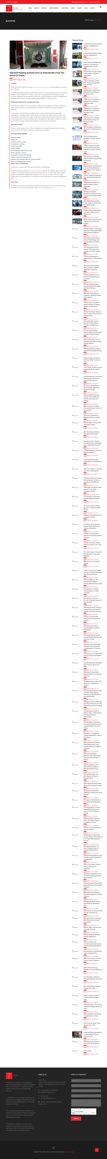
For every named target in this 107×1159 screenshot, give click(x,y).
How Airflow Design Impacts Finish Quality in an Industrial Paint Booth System (92, 202)
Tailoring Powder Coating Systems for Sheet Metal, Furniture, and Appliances (91, 323)
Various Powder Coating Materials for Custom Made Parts (93, 968)
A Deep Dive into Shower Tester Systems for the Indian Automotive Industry (93, 489)
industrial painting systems (42, 87)
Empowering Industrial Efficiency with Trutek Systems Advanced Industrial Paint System (92, 756)
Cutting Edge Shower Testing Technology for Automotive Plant (92, 903)
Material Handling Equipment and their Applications (92, 935)
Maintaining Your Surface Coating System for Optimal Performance (91, 627)
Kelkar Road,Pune (95, 2)
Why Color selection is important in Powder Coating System (93, 469)
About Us (36, 8)
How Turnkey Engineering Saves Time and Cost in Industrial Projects (93, 221)
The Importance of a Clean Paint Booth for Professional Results (93, 654)
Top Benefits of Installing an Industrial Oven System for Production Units (92, 92)
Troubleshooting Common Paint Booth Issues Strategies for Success (93, 683)
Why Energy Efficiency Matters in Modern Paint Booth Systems (93, 349)
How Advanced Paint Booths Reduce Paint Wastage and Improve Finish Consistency (92, 239)
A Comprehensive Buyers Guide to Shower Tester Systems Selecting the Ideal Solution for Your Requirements (93, 693)
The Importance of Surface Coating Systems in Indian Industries (91, 590)
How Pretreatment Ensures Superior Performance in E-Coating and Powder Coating (92, 249)
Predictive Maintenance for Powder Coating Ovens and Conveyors (91, 276)
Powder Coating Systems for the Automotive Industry (93, 516)
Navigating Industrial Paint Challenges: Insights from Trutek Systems (93, 792)
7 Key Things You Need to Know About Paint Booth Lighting (93, 368)
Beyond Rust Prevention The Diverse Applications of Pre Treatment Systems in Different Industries (92, 745)
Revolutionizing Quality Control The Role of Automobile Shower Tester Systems (93, 875)
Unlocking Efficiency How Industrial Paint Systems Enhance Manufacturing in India (93, 581)
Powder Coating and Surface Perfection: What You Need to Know (92, 360)
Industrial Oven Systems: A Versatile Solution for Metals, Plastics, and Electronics (92, 304)
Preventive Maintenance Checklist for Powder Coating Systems (92, 138)
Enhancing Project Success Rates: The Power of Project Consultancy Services (92, 820)
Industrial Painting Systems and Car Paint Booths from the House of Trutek (93, 1034)
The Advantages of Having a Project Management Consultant (93, 978)
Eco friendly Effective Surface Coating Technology (92, 987)
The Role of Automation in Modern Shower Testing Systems (93, 257)
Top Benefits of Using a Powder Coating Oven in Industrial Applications (93, 73)
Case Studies (64, 8)
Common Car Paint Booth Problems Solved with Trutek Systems (92, 618)
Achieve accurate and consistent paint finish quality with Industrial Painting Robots (92, 943)
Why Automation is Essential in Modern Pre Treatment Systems (92, 128)
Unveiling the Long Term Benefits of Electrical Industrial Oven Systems (92, 600)
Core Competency (54, 8)
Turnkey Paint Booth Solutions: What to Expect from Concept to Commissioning (93, 313)
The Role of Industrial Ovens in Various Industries (92, 828)
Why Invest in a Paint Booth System (92, 562)
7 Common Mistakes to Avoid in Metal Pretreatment (93, 451)
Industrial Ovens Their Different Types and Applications (93, 952)
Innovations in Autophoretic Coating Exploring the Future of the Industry (93, 735)
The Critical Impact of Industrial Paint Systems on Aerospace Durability (93, 554)
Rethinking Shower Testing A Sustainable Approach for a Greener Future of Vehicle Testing (92, 810)
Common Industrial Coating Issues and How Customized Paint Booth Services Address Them (92, 148)
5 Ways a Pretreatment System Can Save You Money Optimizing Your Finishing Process (93, 572)
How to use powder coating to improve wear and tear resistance (92, 866)
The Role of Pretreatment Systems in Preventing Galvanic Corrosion (93, 535)
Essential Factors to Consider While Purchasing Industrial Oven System (92, 920)
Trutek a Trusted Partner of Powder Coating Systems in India (91, 997)
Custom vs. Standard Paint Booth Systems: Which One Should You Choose (91, 387)
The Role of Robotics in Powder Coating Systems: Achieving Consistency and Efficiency (93, 480)
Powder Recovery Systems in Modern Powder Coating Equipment (92, 184)
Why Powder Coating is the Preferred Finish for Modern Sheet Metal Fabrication (91, 267)
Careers (79, 8)
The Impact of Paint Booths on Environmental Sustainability (92, 801)
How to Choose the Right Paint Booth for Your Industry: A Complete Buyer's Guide (92, 64)
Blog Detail (97, 20)
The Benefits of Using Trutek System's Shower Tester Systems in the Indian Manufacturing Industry (93, 837)
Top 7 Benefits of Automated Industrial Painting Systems (92, 497)
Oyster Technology (68, 1152)
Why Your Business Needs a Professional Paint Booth (92, 433)
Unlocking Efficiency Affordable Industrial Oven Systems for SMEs (93, 664)
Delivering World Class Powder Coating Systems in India (92, 1014)
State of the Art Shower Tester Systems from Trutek (92, 1024)
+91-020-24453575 (12, 2)
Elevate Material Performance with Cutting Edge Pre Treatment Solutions (93, 894)
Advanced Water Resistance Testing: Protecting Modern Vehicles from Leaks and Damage (92, 397)
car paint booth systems (36, 170)
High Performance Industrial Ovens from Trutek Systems (92, 1042)
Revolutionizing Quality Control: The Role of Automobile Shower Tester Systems (93, 857)
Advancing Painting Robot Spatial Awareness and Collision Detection (93, 674)
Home (30, 8)
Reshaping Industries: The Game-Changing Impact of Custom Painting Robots (91, 848)
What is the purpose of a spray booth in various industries (92, 959)
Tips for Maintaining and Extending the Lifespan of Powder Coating (91, 776)
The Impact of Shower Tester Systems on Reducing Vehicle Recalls (92, 507)
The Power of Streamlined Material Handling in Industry (92, 416)
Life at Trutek (87, 1051)
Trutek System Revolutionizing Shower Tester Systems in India (93, 784)
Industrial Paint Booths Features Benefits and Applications (93, 45)
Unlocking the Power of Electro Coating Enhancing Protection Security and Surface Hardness (92, 609)
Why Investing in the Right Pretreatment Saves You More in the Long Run (93, 408)
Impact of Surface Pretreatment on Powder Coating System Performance (92, 212)
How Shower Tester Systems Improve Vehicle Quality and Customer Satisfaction (92, 526)
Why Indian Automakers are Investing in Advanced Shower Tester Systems (92, 295)
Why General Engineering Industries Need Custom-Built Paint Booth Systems (92, 286)
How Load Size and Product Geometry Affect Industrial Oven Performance (93, 158)
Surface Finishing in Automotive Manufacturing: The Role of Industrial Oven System (93, 378)
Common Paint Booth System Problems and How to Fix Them (92, 543)
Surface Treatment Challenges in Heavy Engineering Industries (93, 176)
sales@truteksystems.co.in (81, 2)
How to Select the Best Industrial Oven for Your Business (93, 911)
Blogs (86, 8)
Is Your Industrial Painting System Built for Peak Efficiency (93, 460)
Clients (73, 8)
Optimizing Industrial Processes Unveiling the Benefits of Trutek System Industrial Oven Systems (93, 703)
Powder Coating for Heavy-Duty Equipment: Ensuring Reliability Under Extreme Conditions (93, 230)
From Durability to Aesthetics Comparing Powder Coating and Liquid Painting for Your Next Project (93, 725)
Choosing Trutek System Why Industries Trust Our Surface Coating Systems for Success (92, 646)
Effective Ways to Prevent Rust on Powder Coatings (92, 423)
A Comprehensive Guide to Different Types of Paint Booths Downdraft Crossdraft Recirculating (93, 713)
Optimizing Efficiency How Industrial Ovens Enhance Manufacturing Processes (91, 766)
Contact (92, 8)
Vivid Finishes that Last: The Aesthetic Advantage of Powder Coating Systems (93, 341)
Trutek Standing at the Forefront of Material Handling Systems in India (93, 1006)
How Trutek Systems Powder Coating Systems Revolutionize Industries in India (93, 637)
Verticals (44, 8)
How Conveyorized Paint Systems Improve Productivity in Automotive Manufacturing (93, 332)
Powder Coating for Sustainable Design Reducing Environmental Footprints (93, 885)
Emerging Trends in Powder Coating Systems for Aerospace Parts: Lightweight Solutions (93, 443)
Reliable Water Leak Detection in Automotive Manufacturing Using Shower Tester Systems (93, 167)
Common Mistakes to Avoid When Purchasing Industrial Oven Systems (92, 82)
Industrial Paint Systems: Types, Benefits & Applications (93, 54)
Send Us (76, 1118)
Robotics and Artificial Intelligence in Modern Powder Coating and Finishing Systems (93, 193)
